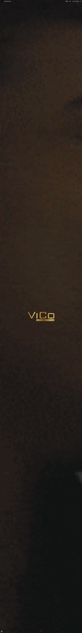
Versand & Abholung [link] (75, 1)
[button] (81, 1)
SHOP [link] (70, 1)
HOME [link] (67, 1)
